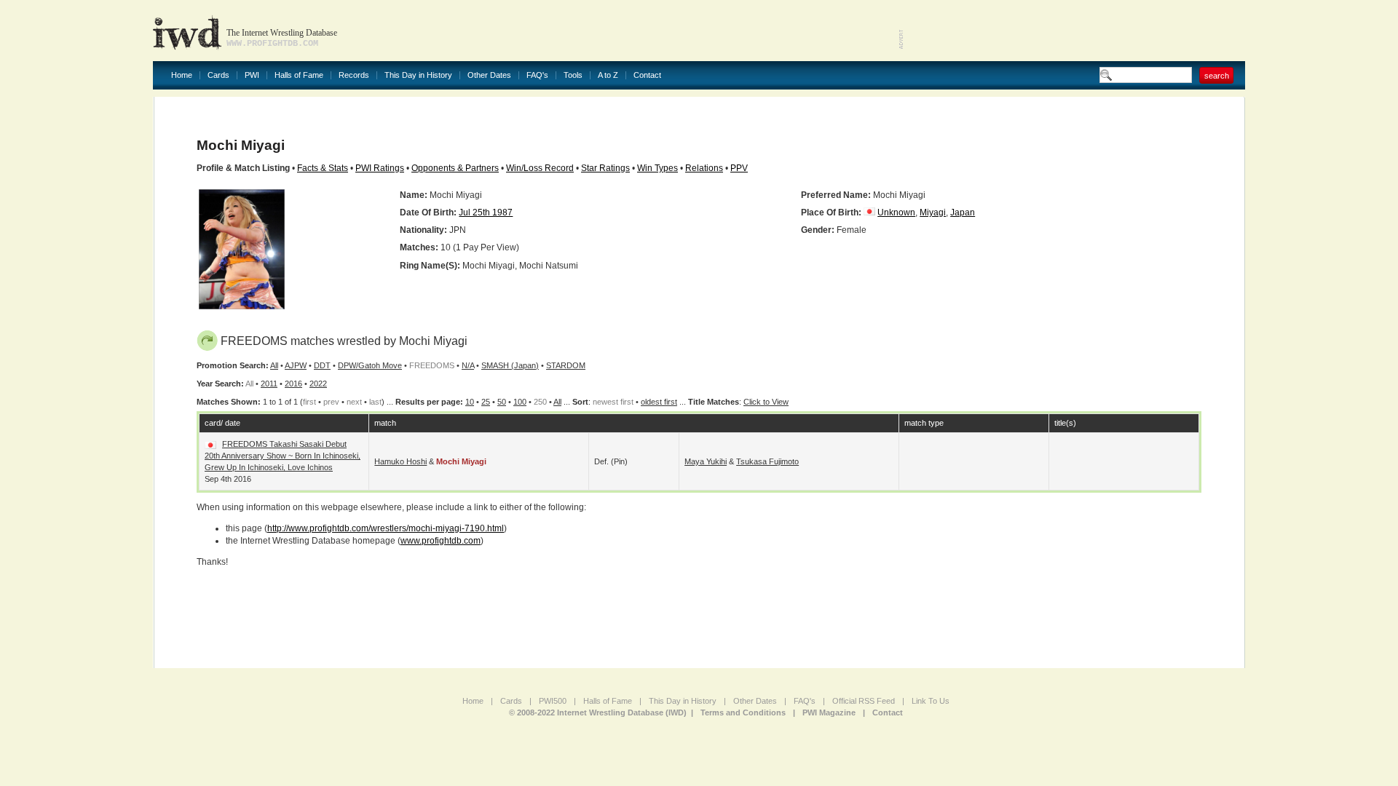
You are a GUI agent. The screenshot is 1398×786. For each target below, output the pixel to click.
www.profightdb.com (440, 541)
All (274, 365)
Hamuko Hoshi (400, 461)
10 (469, 401)
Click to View (766, 401)
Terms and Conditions (743, 712)
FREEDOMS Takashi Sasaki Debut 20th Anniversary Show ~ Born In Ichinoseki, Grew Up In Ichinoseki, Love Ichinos (282, 456)
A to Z (608, 75)
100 (519, 401)
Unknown (896, 212)
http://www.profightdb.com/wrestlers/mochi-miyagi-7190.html (385, 528)
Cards (218, 75)
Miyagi (933, 212)
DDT (322, 365)
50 (501, 401)
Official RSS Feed (863, 700)
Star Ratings (605, 168)
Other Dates (489, 75)
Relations (704, 168)
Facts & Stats (322, 168)
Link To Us (930, 700)
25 (485, 401)
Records (354, 75)
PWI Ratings (379, 168)
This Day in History (418, 75)
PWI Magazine (829, 712)
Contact (647, 75)
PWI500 (552, 700)
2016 (293, 383)
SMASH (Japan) (510, 365)
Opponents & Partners (455, 168)
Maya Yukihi (705, 461)
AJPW (296, 365)
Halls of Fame (299, 75)
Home (181, 75)
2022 (318, 383)
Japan (962, 212)
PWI (252, 75)
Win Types (657, 168)
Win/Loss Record (540, 168)
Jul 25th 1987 (486, 212)
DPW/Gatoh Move (370, 365)
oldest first (659, 401)
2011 (269, 383)
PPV (739, 168)
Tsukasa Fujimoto (767, 461)
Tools (573, 75)
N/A (468, 365)
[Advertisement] (1074, 29)
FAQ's (537, 75)
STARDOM (565, 365)
